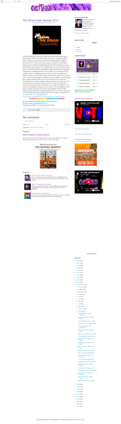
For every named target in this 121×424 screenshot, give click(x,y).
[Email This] (32, 110)
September (81, 291)
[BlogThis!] (34, 110)
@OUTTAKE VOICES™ (51, 101)
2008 (78, 404)
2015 (78, 387)
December (81, 284)
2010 (78, 399)
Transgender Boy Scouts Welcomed (85, 314)
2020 (78, 275)
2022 (78, 270)
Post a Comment (29, 121)
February (81, 308)
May (79, 301)
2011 (78, 396)
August (80, 294)
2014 (78, 389)
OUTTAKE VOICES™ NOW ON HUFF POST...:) (35, 103)
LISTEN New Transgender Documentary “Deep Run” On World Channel (43, 97)
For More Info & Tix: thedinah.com (35, 95)
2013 (78, 391)
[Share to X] (36, 110)
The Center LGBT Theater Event (87, 323)
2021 (78, 272)
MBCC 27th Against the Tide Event (41, 184)
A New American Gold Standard (86, 336)
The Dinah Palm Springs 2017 (86, 368)
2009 (78, 401)
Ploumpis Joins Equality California (87, 370)
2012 (78, 394)
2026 (78, 260)
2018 (78, 280)
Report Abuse (91, 254)
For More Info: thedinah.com (83, 141)
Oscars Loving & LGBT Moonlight (87, 334)
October (80, 289)
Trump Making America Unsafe (86, 321)
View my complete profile (82, 33)
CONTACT (79, 51)
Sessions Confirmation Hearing (86, 361)
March (80, 306)
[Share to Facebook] (37, 110)
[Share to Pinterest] (39, 110)
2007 (78, 406)
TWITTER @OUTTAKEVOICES (83, 134)
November (81, 287)
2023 (78, 267)
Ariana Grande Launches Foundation (42, 175)
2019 (78, 277)
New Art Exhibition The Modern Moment (36, 135)
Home (47, 124)
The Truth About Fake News (85, 359)
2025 (78, 263)
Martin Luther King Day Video (86, 353)
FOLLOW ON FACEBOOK (82, 129)
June (79, 299)
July (79, 296)
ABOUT (78, 49)
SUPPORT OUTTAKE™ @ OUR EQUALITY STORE (38, 105)
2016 (78, 384)
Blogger (82, 419)
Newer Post (26, 124)
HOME (78, 47)
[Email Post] (29, 109)
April (79, 304)
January (80, 311)
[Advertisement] (86, 223)
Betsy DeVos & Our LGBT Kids (86, 350)
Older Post (67, 124)
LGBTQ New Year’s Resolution (86, 380)
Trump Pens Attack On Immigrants (84, 326)
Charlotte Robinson (39, 22)
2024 (78, 265)
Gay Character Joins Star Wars (40, 193)
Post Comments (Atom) (37, 127)
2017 (78, 282)
